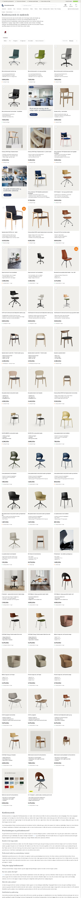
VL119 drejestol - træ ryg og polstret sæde (63, 191)
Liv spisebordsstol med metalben (61, 513)
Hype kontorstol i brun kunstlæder (9, 272)
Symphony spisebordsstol (59, 352)
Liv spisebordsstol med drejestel (9, 553)
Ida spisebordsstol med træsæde (35, 392)
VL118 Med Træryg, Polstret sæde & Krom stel (12, 634)
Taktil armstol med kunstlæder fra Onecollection (64, 754)
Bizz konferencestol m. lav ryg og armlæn (37, 71)
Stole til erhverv (9, 12)
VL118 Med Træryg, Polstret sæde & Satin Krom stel (39, 634)
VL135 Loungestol (32, 714)
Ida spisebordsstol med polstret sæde (10, 392)
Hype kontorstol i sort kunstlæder (35, 272)
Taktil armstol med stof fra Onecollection (37, 754)
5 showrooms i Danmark (20, 1)
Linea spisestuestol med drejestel (9, 473)
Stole (3, 874)
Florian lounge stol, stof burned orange (62, 674)
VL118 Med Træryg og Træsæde (9, 754)
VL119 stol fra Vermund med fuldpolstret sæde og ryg (13, 312)
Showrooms (65, 6)
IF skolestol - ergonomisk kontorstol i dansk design (13, 594)
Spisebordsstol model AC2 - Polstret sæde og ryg (13, 352)
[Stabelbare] (5, 32)
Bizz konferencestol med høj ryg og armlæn (63, 71)
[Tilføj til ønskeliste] (3, 46)
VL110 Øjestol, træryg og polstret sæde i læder (38, 594)
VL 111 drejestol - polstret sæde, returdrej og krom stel (40, 794)
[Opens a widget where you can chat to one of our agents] (76, 895)
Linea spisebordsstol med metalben (62, 433)
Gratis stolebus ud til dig (44, 1)
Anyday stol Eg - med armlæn (60, 111)
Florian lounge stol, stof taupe (34, 674)
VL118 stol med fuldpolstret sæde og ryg (63, 714)
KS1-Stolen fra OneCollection (34, 553)
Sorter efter (65, 40)
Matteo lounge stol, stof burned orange (62, 634)
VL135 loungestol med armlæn (8, 714)
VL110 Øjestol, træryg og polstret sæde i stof (64, 594)
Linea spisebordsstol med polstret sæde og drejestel (39, 473)
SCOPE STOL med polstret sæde (35, 433)
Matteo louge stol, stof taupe (8, 674)
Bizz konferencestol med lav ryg (9, 71)
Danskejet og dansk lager (32, 1)
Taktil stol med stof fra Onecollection (10, 794)
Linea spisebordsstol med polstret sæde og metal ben (66, 473)
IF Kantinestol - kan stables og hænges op (63, 553)
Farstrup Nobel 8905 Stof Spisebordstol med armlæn (65, 392)
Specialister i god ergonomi (8, 1)
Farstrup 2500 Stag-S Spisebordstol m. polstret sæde (39, 151)
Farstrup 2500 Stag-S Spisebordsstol (10, 151)
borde (34, 835)
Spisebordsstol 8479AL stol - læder (9, 232)
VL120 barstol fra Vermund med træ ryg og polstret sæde (66, 312)
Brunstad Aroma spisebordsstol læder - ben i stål (64, 272)
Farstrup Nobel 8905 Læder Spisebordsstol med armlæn (40, 232)
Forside (3, 12)
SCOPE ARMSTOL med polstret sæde (10, 433)
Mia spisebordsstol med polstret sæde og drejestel (39, 513)
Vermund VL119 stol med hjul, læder (62, 232)
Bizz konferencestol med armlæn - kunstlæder (12, 111)
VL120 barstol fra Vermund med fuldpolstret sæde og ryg (40, 312)
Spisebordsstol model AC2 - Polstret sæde (37, 352)
